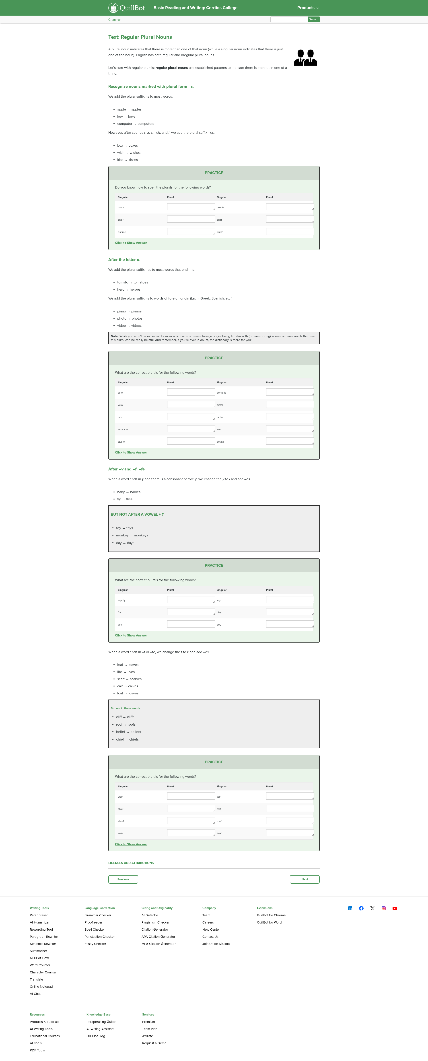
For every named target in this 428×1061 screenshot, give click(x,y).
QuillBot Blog (95, 1036)
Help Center (211, 930)
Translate (36, 979)
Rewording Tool (41, 930)
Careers (208, 922)
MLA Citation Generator (159, 944)
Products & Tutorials (44, 1022)
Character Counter (43, 972)
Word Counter (40, 965)
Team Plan (149, 1029)
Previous (123, 879)
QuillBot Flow (39, 958)
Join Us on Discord (216, 944)
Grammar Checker (98, 915)
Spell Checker (95, 930)
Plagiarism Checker (155, 922)
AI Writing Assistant (100, 1029)
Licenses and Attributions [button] (131, 863)
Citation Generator (155, 930)
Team (206, 915)
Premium (148, 1022)
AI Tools (36, 1043)
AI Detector (150, 915)
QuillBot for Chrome (271, 915)
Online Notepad (41, 987)
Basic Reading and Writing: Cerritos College (196, 7)
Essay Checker (95, 944)
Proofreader (93, 922)
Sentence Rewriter (43, 944)
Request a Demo (154, 1043)
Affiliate (147, 1036)
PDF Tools (37, 1050)
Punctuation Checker (100, 937)
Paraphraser (39, 915)
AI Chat (35, 994)
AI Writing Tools (41, 1029)
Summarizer (38, 951)
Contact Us (210, 937)
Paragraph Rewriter (44, 937)
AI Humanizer (39, 922)
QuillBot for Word (269, 922)
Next (305, 879)
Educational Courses (45, 1036)
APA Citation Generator (158, 937)
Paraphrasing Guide (100, 1022)
